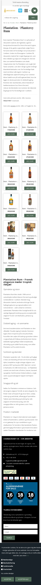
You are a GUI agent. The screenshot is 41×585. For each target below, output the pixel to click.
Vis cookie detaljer (7, 573)
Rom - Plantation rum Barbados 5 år (11, 154)
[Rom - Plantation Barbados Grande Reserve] (30, 118)
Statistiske (7, 569)
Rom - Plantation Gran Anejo (30, 154)
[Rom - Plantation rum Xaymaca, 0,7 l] (11, 172)
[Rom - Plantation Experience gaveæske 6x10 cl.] (30, 227)
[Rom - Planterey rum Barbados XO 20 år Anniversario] (11, 227)
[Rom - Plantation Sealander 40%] (30, 199)
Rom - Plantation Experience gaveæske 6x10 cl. (30, 236)
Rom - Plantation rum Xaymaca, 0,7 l (11, 181)
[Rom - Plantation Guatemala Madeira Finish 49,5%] (11, 254)
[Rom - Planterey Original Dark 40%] (11, 118)
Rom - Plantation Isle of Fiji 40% (11, 208)
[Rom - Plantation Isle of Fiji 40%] (11, 199)
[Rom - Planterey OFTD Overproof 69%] (30, 172)
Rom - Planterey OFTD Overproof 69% (30, 181)
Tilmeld (9, 538)
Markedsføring (9, 563)
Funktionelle (8, 566)
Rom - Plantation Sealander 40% (30, 208)
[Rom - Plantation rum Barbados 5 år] (11, 145)
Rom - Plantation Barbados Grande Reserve (30, 127)
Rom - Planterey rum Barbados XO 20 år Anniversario (11, 236)
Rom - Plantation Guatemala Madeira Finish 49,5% (11, 263)
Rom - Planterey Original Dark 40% (11, 127)
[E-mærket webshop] (20, 11)
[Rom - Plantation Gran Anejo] (30, 145)
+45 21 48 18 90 (11, 457)
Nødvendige (8, 560)
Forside (12, 23)
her (28, 555)
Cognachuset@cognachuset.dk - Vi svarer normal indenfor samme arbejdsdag (18, 463)
